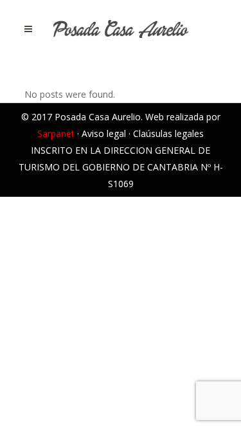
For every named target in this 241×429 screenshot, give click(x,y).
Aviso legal (104, 133)
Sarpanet (56, 133)
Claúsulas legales (168, 133)
